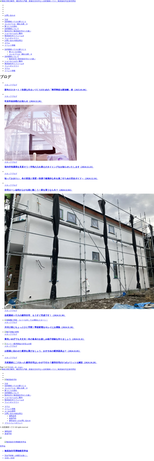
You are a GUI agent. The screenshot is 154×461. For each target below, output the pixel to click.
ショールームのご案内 (14, 33)
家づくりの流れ (11, 26)
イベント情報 (10, 45)
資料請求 (12, 416)
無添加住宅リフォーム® (14, 36)
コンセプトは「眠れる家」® (16, 24)
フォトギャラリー (12, 38)
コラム (7, 43)
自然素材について (12, 29)
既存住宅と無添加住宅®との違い (18, 31)
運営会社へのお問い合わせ (20, 421)
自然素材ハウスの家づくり (15, 22)
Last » (21, 367)
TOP (6, 19)
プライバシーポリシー (14, 423)
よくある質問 (10, 411)
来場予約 (12, 418)
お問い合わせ (10, 15)
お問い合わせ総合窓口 (14, 40)
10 (15, 367)
